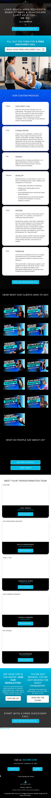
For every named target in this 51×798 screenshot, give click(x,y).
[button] (48, 795)
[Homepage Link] (25, 782)
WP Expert (27, 795)
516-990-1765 (28, 21)
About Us (29, 787)
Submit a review (25, 468)
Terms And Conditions (32, 790)
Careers (22, 787)
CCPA (23, 790)
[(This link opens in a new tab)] (25, 741)
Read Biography (25, 514)
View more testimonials (25, 462)
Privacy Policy (16, 790)
